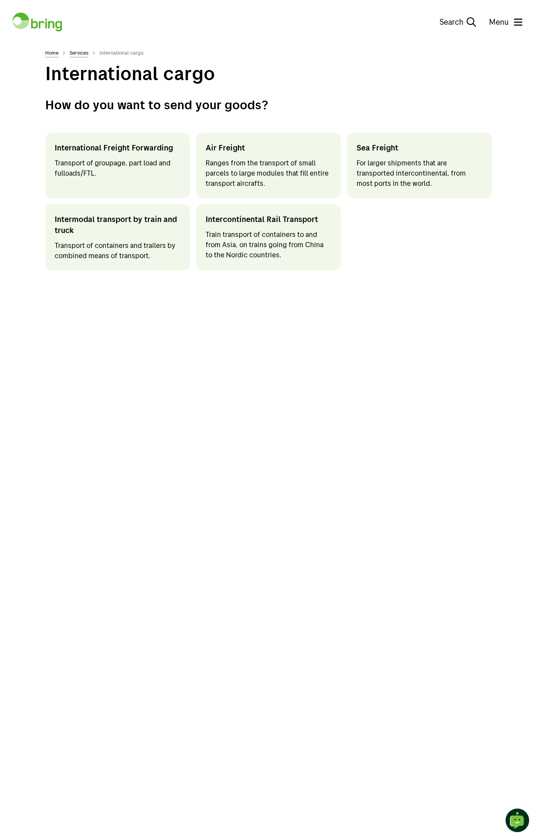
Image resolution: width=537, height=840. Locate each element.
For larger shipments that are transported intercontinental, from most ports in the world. (411, 173)
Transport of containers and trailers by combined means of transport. (115, 250)
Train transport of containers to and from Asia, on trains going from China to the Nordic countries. (265, 244)
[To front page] (37, 22)
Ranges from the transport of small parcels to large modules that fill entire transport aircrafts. (267, 173)
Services (79, 53)
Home (52, 53)
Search (451, 22)
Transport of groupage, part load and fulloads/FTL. (113, 168)
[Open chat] (517, 820)
